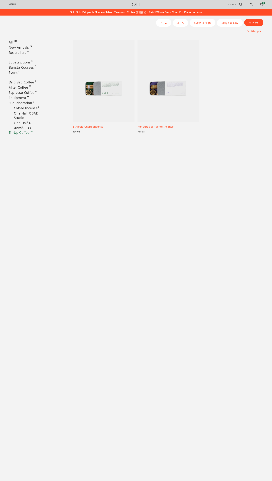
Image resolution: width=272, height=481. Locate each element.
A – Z (164, 22)
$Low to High (202, 22)
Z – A (180, 22)
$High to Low (229, 22)
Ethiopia (256, 31)
